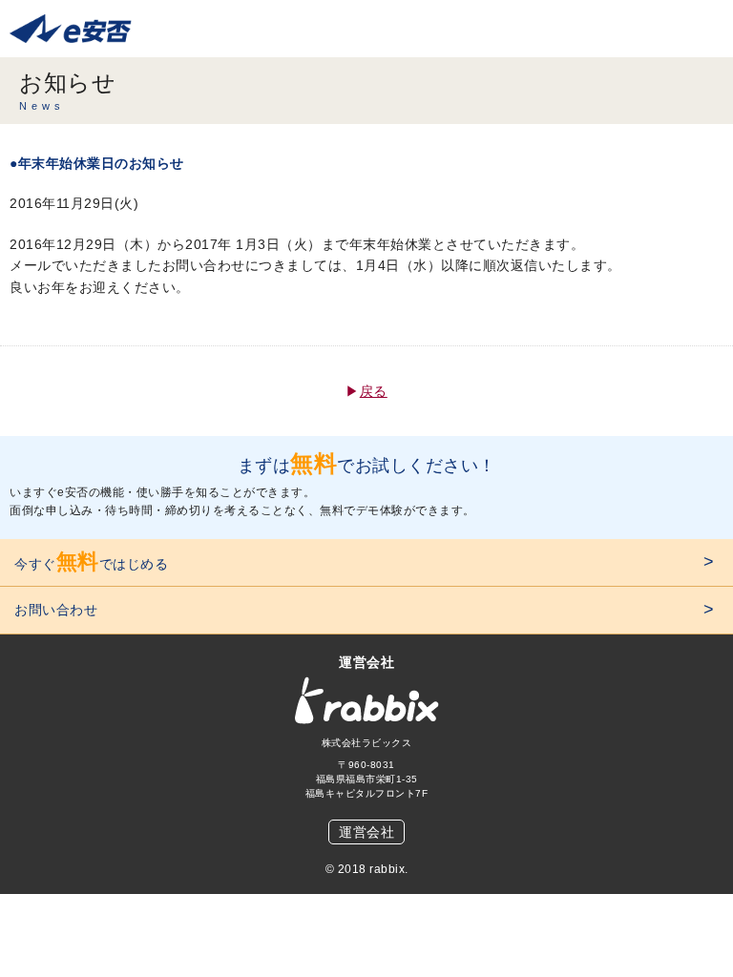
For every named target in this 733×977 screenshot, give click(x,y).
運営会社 (366, 832)
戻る (373, 391)
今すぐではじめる (91, 561)
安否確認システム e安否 (81, 28)
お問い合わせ (55, 609)
